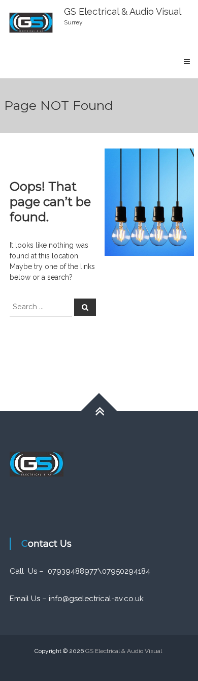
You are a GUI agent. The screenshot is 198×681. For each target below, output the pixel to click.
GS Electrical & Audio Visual (122, 11)
